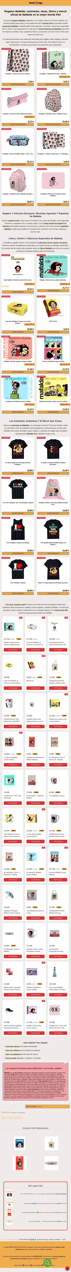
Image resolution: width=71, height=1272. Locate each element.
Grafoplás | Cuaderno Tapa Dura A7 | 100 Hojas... (53, 154)
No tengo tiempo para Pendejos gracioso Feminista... (17, 463)
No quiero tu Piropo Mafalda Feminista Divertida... (53, 463)
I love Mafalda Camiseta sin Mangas (17, 542)
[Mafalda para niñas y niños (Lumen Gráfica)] (53, 388)
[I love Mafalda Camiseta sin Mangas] (18, 529)
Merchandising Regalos (15, 1118)
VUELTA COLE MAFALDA (17, 84)
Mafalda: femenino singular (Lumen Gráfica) (18, 361)
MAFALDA (53, 321)
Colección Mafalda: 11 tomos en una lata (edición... (18, 322)
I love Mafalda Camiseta (18, 583)
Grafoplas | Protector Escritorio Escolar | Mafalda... (53, 194)
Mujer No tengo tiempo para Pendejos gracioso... (53, 583)
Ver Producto (13, 650)
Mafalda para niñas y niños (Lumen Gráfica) (53, 401)
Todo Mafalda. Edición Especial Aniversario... (18, 280)
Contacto (27, 1265)
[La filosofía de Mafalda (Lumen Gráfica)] (18, 388)
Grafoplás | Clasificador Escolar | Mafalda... (53, 73)
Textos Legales (36, 1265)
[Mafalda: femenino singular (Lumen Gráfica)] (18, 348)
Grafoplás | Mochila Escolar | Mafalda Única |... (53, 114)
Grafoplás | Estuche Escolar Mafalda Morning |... (17, 114)
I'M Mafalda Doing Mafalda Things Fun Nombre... (53, 543)
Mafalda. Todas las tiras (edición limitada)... (53, 280)
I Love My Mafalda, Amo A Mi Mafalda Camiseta (17, 502)
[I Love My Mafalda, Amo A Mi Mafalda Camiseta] (18, 489)
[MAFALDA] (53, 307)
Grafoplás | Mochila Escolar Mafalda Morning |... (17, 194)
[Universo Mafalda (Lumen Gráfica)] (53, 348)
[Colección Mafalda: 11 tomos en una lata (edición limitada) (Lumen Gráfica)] (18, 307)
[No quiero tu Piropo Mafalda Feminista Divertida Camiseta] (53, 449)
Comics (4, 1118)
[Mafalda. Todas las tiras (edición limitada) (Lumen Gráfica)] (53, 266)
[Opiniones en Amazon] (5, 286)
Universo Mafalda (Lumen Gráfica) (53, 361)
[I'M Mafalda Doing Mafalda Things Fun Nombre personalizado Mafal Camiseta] (53, 529)
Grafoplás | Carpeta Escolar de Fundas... (18, 73)
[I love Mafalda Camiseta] (18, 569)
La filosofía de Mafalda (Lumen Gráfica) (18, 401)
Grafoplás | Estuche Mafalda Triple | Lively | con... (18, 154)
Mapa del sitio (18, 1265)
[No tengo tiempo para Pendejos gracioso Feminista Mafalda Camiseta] (18, 449)
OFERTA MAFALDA (18, 292)
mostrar (39, 1106)
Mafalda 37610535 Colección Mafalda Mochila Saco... (53, 503)
